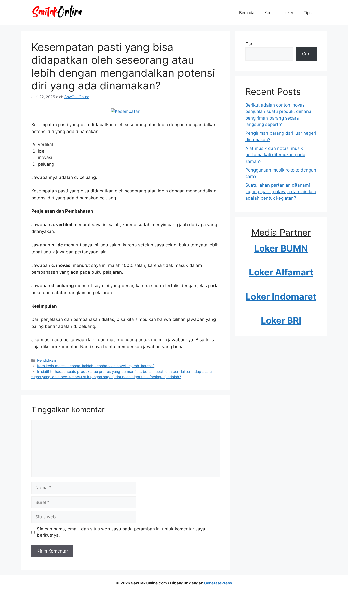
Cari (249, 43)
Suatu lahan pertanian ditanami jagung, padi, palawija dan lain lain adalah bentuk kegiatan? (280, 191)
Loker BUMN (281, 248)
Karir (268, 12)
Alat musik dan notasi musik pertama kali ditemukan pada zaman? (275, 155)
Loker (288, 12)
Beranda (246, 12)
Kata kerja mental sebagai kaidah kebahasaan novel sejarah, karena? (95, 366)
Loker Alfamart (281, 272)
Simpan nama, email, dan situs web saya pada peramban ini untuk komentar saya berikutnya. (121, 532)
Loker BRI (281, 320)
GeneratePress (218, 583)
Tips (308, 12)
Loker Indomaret (281, 296)
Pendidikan (46, 360)
